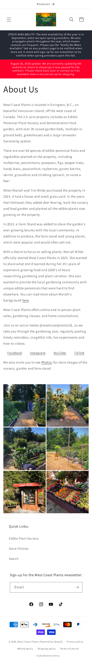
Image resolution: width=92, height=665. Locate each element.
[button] (9, 20)
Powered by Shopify (51, 641)
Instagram (37, 353)
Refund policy (25, 648)
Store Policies (19, 549)
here (25, 300)
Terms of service (69, 648)
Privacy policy (75, 641)
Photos (46, 362)
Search (14, 559)
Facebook (14, 353)
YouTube (60, 353)
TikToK (79, 353)
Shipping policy (47, 648)
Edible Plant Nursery (24, 538)
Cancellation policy (48, 655)
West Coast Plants (28, 641)
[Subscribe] (77, 587)
